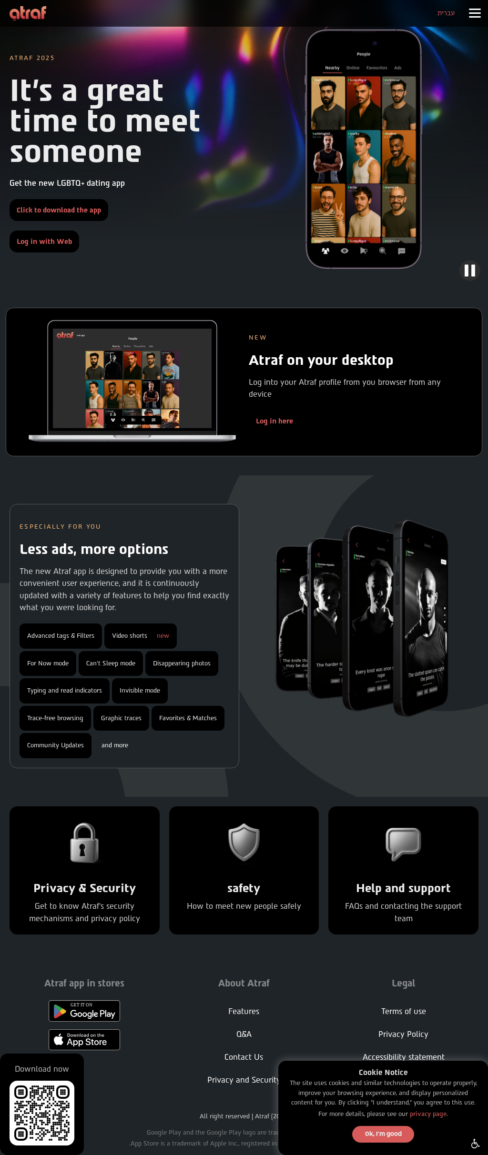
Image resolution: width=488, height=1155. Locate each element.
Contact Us (243, 1057)
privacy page (428, 1113)
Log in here (274, 421)
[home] (28, 13)
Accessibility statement (404, 1057)
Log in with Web (44, 241)
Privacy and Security (244, 1080)
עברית (446, 13)
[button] (474, 13)
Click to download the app (59, 210)
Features (243, 1011)
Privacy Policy (403, 1034)
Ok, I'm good (383, 1134)
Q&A (244, 1034)
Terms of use (403, 1011)
